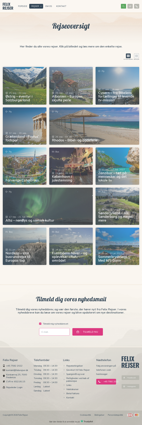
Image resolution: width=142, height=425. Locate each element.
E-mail (43, 331)
